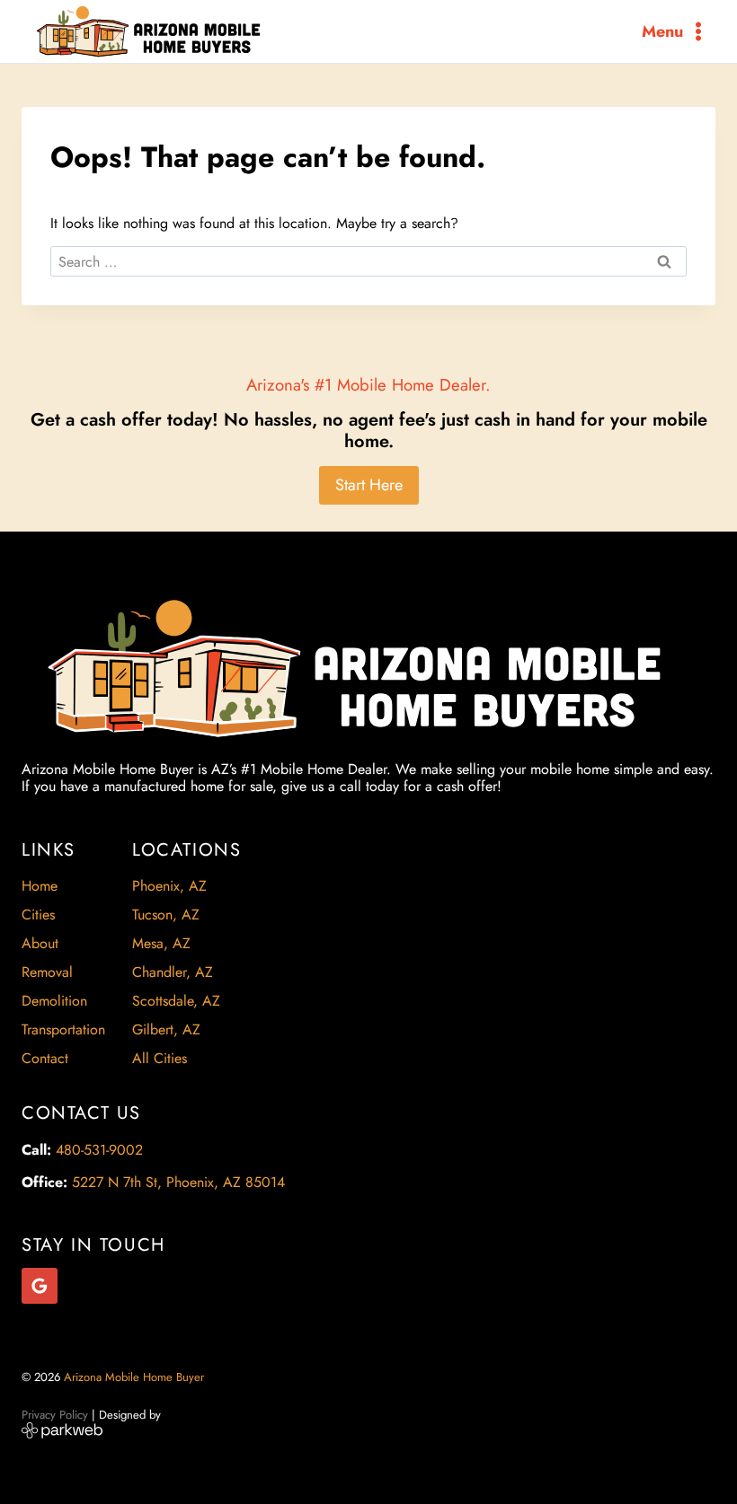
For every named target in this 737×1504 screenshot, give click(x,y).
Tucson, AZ (166, 914)
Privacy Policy (55, 1414)
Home (40, 885)
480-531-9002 (99, 1149)
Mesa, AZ (161, 943)
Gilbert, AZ (166, 1029)
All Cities (159, 1058)
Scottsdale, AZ (176, 1000)
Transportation (63, 1029)
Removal (47, 972)
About (40, 943)
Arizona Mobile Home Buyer (136, 1376)
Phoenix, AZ (169, 885)
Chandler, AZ (172, 972)
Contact (45, 1058)
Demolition (54, 1000)
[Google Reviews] (40, 1286)
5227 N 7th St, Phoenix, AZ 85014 (178, 1182)
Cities (38, 914)
